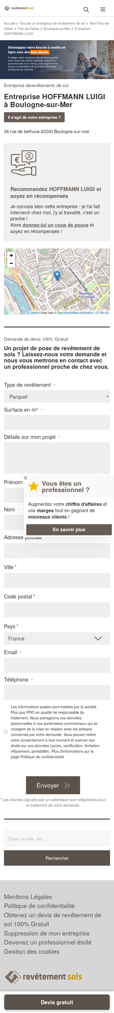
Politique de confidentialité (42, 756)
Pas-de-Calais (28, 28)
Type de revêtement (29, 384)
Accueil (9, 23)
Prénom (15, 482)
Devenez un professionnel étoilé (48, 942)
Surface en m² (23, 409)
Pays (9, 626)
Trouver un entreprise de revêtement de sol (52, 23)
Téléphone (18, 679)
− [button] (11, 263)
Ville (9, 567)
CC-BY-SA (102, 312)
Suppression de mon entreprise (47, 933)
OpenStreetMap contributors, (76, 312)
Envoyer (48, 785)
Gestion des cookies (32, 951)
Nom (11, 509)
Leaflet (34, 312)
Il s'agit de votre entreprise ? (34, 117)
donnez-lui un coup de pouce (56, 224)
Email (12, 652)
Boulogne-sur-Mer (56, 28)
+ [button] (11, 255)
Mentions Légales (28, 896)
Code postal (18, 596)
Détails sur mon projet (32, 436)
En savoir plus (69, 529)
